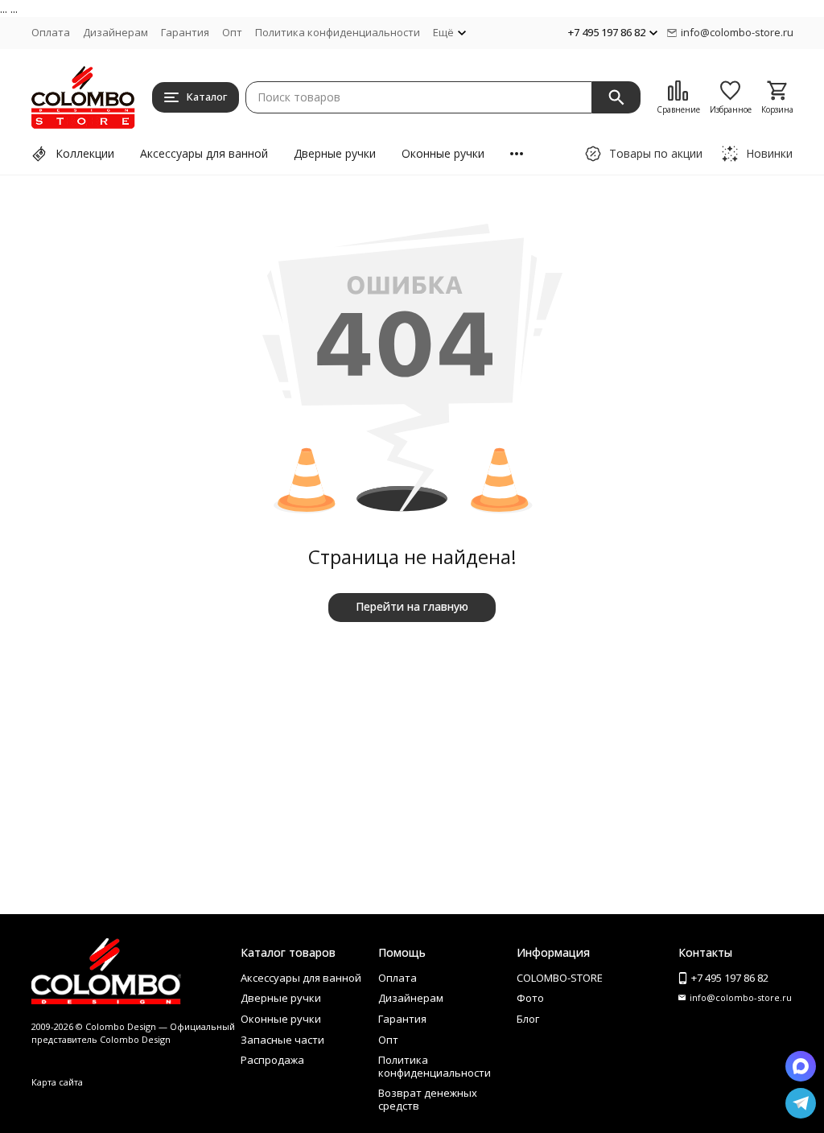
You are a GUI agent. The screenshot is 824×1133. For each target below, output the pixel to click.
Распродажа (272, 1060)
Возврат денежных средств (427, 1099)
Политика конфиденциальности (337, 32)
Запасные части (282, 1039)
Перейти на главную (412, 606)
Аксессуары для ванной (204, 153)
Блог (528, 1018)
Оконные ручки (443, 153)
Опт (232, 32)
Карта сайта (57, 1082)
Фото (530, 998)
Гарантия (185, 32)
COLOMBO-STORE (560, 977)
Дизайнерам (115, 32)
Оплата (50, 32)
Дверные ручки (335, 153)
